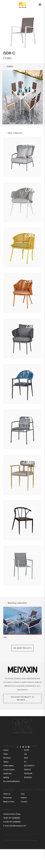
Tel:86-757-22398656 (11, 818)
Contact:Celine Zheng (11, 814)
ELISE (26, 750)
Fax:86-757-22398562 (12, 822)
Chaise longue (9, 770)
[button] (35, 66)
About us (6, 794)
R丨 (25, 762)
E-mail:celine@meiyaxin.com (14, 826)
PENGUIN (28, 773)
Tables (5, 762)
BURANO (28, 777)
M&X (26, 758)
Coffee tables (8, 766)
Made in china (8, 802)
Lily (25, 754)
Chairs (5, 750)
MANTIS (27, 770)
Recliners (7, 758)
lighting (6, 777)
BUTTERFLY (29, 766)
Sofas (5, 754)
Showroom (7, 798)
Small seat (7, 773)
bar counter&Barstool (11, 781)
